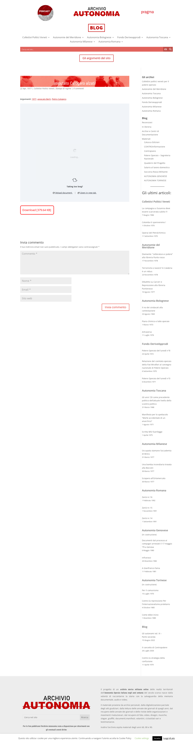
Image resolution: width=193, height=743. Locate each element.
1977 (34, 99)
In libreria (146, 126)
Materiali (146, 138)
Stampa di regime (63, 88)
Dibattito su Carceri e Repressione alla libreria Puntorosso (153, 285)
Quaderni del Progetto (154, 163)
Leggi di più (169, 738)
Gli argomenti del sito (96, 58)
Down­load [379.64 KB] (37, 210)
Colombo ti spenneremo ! (154, 222)
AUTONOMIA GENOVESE (155, 176)
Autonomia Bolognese (99, 37)
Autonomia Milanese (81, 42)
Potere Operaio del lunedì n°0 (156, 378)
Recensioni (147, 122)
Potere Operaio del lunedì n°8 (156, 350)
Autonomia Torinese (154, 580)
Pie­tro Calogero (59, 99)
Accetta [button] (157, 738)
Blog (144, 626)
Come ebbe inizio (150, 614)
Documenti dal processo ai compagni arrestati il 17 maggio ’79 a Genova (157, 544)
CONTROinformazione (154, 146)
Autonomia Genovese (155, 530)
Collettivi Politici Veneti (34, 37)
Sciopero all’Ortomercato (153, 478)
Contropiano (150, 151)
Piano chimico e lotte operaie (155, 321)
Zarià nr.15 (147, 507)
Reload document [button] (64, 192)
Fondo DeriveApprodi (155, 344)
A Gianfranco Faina (151, 568)
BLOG (96, 28)
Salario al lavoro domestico (157, 167)
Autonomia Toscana (157, 37)
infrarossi (146, 557)
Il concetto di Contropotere (154, 647)
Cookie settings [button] (142, 738)
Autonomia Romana (109, 42)
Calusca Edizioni (152, 142)
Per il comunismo (150, 590)
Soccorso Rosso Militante (156, 171)
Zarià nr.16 (147, 497)
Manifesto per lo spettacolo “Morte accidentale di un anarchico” (155, 418)
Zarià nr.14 (147, 518)
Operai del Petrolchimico (153, 232)
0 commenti (78, 88)
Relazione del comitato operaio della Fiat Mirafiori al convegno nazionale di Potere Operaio (156, 364)
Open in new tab (88, 192)
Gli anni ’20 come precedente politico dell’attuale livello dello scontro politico (156, 400)
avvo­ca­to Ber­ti (44, 99)
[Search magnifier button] (170, 49)
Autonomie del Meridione (67, 37)
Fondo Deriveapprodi (128, 37)
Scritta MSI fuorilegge (152, 431)
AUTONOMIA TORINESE (155, 180)
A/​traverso (147, 332)
